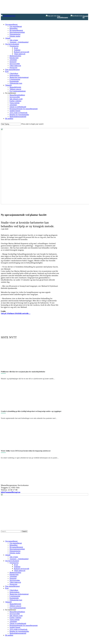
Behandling (13, 28)
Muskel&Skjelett (15, 87)
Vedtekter (17, 50)
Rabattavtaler (14, 58)
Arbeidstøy (13, 60)
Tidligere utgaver (15, 89)
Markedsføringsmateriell (18, 116)
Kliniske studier (15, 36)
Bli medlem (9, 118)
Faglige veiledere (15, 101)
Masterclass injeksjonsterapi (19, 77)
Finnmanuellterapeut (62, 16)
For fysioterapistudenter (18, 91)
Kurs (7, 71)
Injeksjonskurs (14, 75)
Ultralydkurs (14, 73)
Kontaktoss (85, 16)
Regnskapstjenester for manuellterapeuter (24, 109)
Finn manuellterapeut (12, 69)
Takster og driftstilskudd (18, 107)
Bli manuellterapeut (16, 30)
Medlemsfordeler (15, 56)
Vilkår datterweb (19, 54)
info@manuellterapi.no (10, 492)
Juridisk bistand (15, 111)
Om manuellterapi (11, 24)
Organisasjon (14, 46)
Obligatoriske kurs (16, 83)
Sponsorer (13, 62)
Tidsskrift (8, 85)
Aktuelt (7, 38)
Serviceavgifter (15, 64)
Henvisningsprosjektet (17, 32)
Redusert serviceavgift (21, 52)
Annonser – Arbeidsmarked (19, 42)
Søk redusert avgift (16, 99)
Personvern (13, 67)
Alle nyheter (14, 40)
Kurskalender (14, 81)
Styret (16, 48)
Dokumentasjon (15, 34)
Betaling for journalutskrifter (19, 115)
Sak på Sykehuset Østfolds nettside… (15, 313)
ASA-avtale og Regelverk (18, 113)
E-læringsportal (15, 79)
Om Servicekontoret (12, 44)
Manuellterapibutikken (17, 95)
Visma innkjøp (15, 103)
